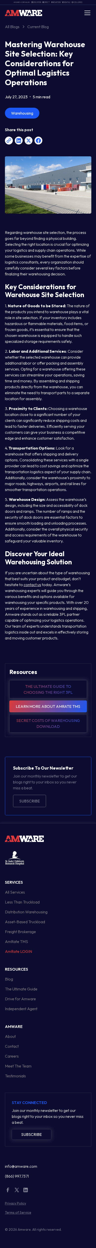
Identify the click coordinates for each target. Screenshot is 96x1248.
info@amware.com (21, 1166)
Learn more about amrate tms (48, 706)
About (10, 1036)
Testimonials (15, 1075)
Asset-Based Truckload (25, 921)
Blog (9, 979)
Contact (12, 1046)
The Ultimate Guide (21, 988)
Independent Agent (21, 1008)
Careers (12, 1056)
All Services (15, 892)
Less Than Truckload (22, 902)
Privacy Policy (15, 1203)
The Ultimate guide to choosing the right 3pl (48, 689)
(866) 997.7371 (17, 1176)
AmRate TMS (16, 941)
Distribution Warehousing (26, 911)
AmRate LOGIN (18, 951)
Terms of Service (18, 1212)
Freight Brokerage (20, 931)
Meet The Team (18, 1066)
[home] (23, 12)
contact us (32, 584)
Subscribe (29, 800)
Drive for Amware (20, 998)
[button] (86, 13)
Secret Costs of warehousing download (48, 723)
